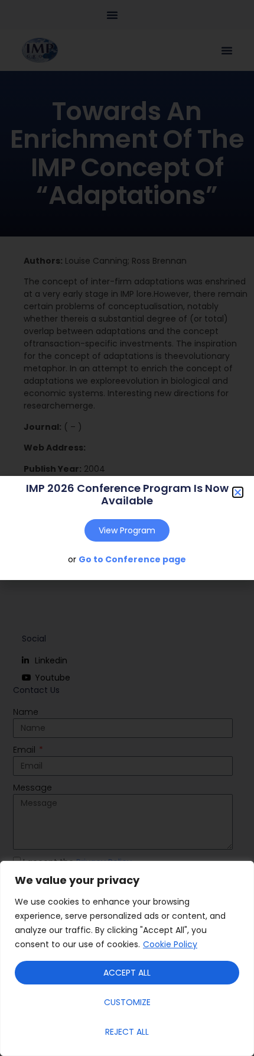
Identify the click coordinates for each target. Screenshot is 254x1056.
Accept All (127, 973)
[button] (237, 492)
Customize (127, 1002)
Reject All (127, 1032)
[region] (127, 958)
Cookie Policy (170, 944)
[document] (127, 528)
